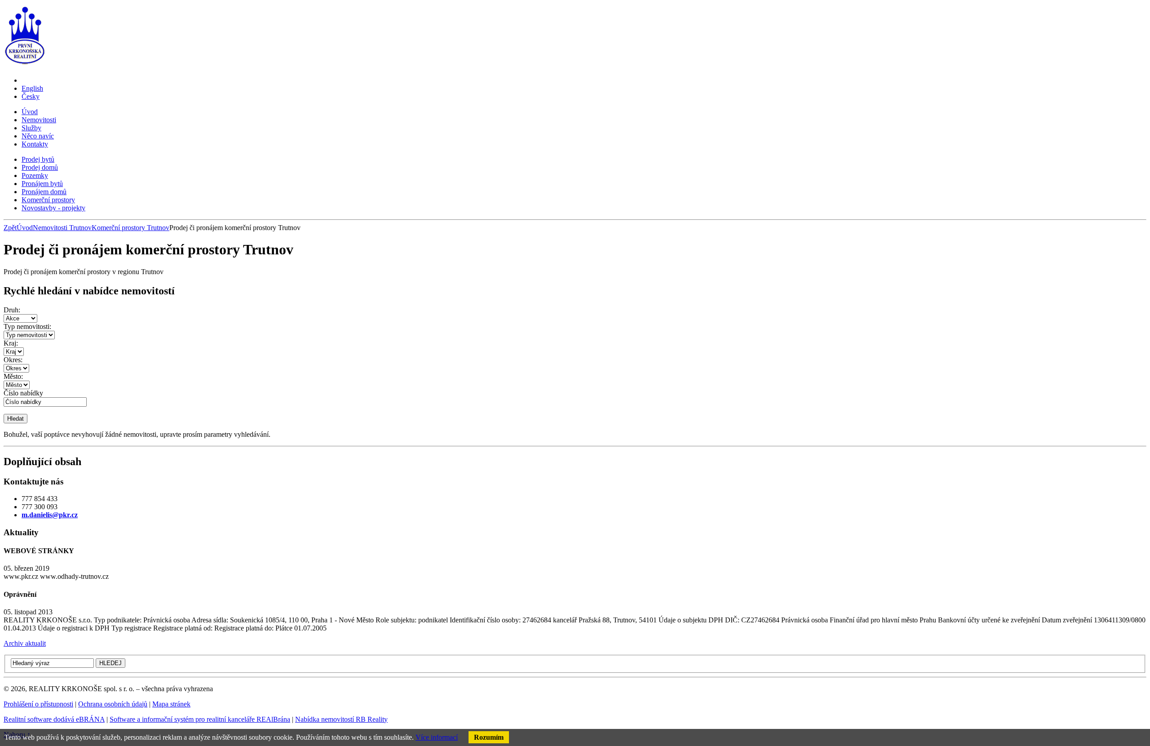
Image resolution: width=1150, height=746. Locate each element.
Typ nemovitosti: (27, 326)
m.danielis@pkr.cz (50, 515)
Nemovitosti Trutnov (62, 227)
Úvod (25, 227)
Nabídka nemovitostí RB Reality (341, 719)
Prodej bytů (38, 159)
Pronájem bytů (42, 183)
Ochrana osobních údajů (112, 704)
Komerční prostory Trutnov (130, 227)
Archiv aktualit (25, 643)
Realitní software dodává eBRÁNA (54, 719)
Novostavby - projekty (53, 208)
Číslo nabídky (23, 393)
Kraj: (11, 343)
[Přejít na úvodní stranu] (25, 65)
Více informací (437, 737)
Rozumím (489, 737)
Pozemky (35, 175)
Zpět (10, 227)
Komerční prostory (48, 200)
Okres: (13, 360)
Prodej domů (40, 167)
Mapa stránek (171, 704)
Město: (13, 376)
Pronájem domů (44, 191)
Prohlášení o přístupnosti (38, 704)
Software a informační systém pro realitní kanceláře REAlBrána (200, 719)
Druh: (12, 310)
